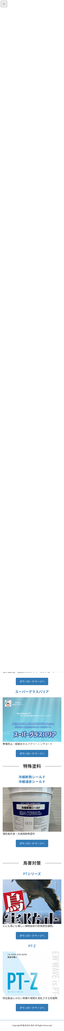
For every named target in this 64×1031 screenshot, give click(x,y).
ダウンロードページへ (32, 681)
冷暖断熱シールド (32, 777)
